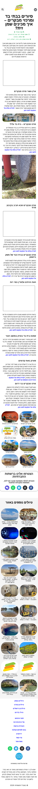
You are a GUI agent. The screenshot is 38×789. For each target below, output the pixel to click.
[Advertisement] (19, 73)
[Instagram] (25, 487)
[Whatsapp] (13, 487)
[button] (35, 9)
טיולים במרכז (19, 705)
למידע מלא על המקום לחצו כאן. (24, 251)
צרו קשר (19, 737)
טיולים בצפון (19, 701)
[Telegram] (19, 487)
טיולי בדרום (19, 712)
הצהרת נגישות (19, 726)
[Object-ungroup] (7, 487)
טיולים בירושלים (19, 708)
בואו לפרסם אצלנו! (19, 730)
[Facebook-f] (31, 487)
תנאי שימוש (19, 718)
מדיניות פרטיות (19, 722)
